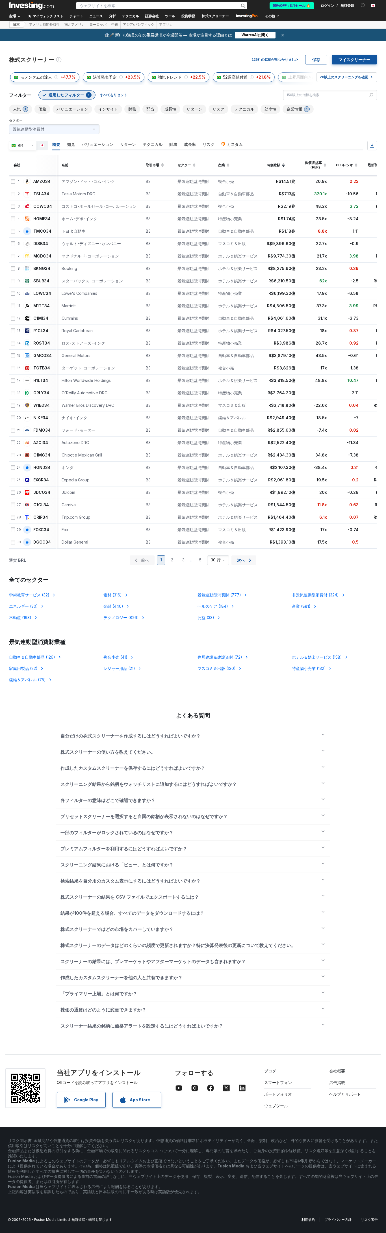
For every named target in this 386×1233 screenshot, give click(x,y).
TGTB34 (41, 368)
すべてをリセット (113, 95)
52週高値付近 (235, 77)
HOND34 (42, 468)
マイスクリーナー (354, 59)
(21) (119, 668)
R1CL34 (40, 331)
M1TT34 (41, 306)
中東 (114, 25)
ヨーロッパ (98, 25)
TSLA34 (41, 194)
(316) (112, 594)
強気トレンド (170, 77)
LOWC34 (42, 293)
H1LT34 (40, 380)
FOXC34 (41, 530)
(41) (115, 657)
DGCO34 (42, 542)
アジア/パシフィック (138, 25)
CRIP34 (40, 517)
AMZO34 (42, 181)
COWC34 (42, 206)
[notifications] (363, 5)
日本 (16, 25)
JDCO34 (41, 492)
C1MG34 (41, 455)
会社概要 (337, 1070)
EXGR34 (41, 480)
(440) (113, 606)
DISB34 (40, 244)
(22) (23, 668)
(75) (27, 679)
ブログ (270, 1070)
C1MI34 (40, 318)
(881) (301, 606)
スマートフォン (278, 1082)
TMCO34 (42, 231)
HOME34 (42, 219)
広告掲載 (337, 1082)
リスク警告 (369, 1219)
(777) (219, 594)
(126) (32, 657)
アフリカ (166, 25)
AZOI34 (40, 443)
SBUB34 (41, 281)
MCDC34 (42, 256)
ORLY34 (41, 393)
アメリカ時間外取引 (44, 25)
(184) (213, 606)
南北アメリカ (74, 25)
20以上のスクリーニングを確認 (344, 77)
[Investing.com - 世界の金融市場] (31, 6)
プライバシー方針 (338, 1219)
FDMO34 (42, 430)
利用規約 (308, 1219)
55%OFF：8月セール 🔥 (292, 6)
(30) (23, 606)
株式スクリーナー (215, 16)
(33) (206, 617)
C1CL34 (41, 505)
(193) (20, 617)
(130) (217, 668)
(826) (121, 617)
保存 (316, 59)
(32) (29, 594)
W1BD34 (41, 405)
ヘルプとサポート (345, 1094)
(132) (309, 668)
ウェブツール (276, 1105)
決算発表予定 (105, 77)
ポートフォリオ (278, 1094)
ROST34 (41, 343)
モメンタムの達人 (36, 77)
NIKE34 (40, 418)
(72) (220, 657)
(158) (317, 657)
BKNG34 (41, 269)
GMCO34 (42, 356)
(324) (315, 594)
